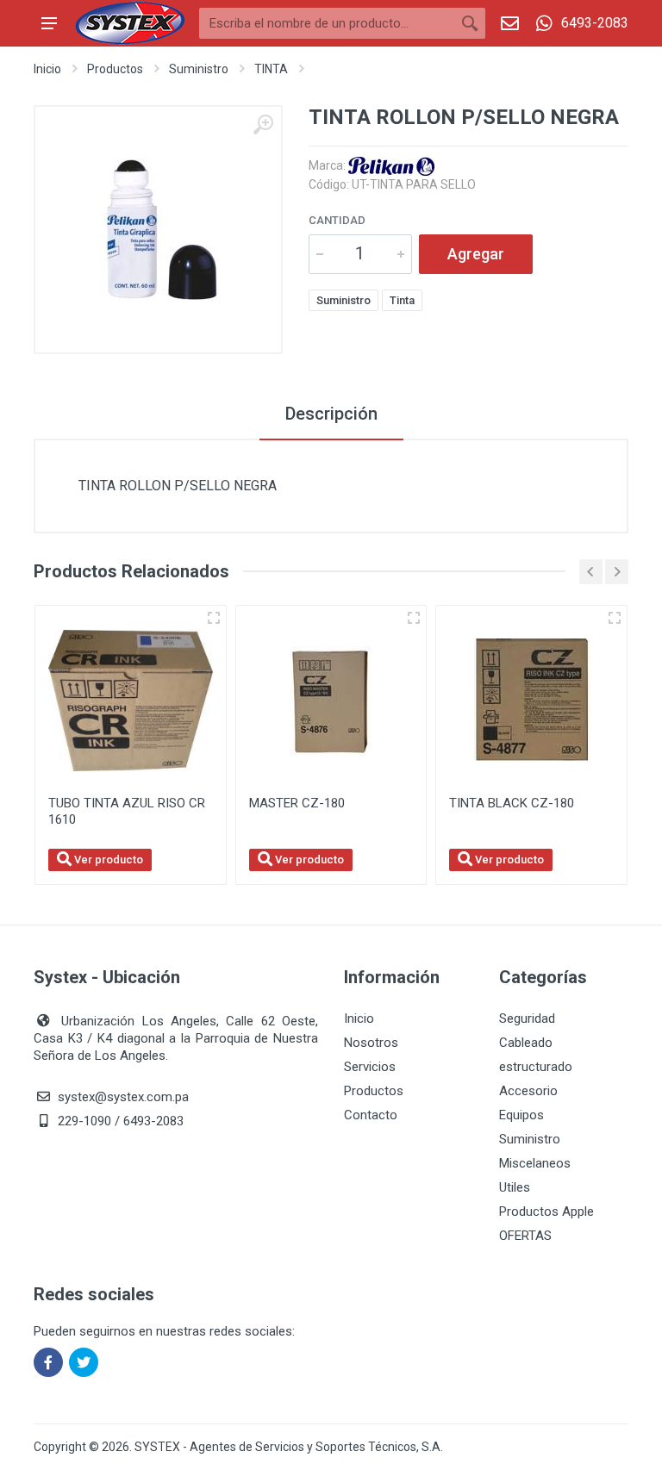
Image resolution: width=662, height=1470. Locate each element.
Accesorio (528, 1091)
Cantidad (337, 220)
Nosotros (371, 1042)
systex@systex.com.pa (123, 1097)
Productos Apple (546, 1211)
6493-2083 (594, 23)
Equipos (521, 1115)
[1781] (615, 618)
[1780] (414, 618)
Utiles (514, 1187)
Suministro (198, 69)
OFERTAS (525, 1235)
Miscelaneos (535, 1163)
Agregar (475, 254)
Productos (115, 69)
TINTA (271, 69)
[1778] (214, 618)
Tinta (402, 300)
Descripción (331, 413)
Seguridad (527, 1018)
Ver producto (107, 859)
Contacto (370, 1115)
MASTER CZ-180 (297, 803)
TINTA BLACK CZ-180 (511, 803)
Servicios (370, 1066)
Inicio (47, 69)
